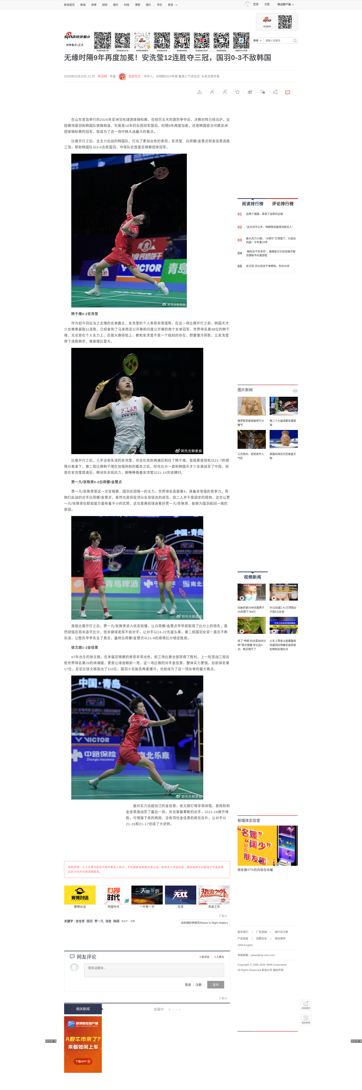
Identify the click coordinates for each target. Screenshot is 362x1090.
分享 (275, 91)
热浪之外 (214, 906)
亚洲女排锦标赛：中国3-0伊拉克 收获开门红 (179, 1009)
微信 (262, 91)
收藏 (237, 91)
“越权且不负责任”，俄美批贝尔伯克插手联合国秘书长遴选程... (270, 253)
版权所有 (278, 969)
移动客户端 (284, 4)
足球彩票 (169, 1078)
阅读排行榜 (253, 203)
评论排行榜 (283, 203)
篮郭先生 (135, 76)
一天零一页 (147, 906)
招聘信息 (261, 938)
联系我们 (243, 931)
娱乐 (115, 4)
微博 (250, 91)
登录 (188, 984)
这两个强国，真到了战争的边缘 (264, 213)
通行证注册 (281, 931)
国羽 (90, 921)
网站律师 (280, 938)
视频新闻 (252, 577)
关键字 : (70, 921)
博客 (137, 4)
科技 (126, 4)
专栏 (159, 4)
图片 (148, 4)
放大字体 (224, 91)
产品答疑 (243, 938)
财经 (104, 4)
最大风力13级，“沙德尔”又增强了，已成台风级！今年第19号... (271, 240)
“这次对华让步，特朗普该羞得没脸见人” (269, 226)
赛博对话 (80, 906)
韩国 (116, 921)
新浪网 (102, 76)
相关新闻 (83, 1009)
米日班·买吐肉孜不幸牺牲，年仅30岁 (268, 265)
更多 (170, 4)
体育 (94, 4)
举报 (199, 91)
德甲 (160, 1078)
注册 (267, 4)
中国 (166, 1025)
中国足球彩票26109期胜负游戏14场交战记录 (180, 1063)
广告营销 (261, 931)
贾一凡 (99, 921)
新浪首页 (69, 4)
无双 (180, 906)
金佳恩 (80, 921)
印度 (166, 1052)
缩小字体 (212, 91)
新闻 (83, 4)
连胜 (108, 921)
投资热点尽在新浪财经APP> (83, 1044)
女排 (160, 1025)
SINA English (245, 945)
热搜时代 (114, 906)
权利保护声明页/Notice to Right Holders (204, 922)
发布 (216, 984)
